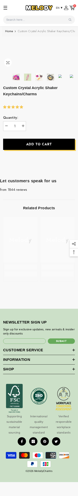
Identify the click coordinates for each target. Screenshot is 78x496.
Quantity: (10, 117)
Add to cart (39, 144)
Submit (61, 341)
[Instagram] (33, 441)
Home (9, 31)
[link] (20, 267)
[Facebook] (22, 441)
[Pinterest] (45, 441)
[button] (13, 107)
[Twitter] (56, 441)
